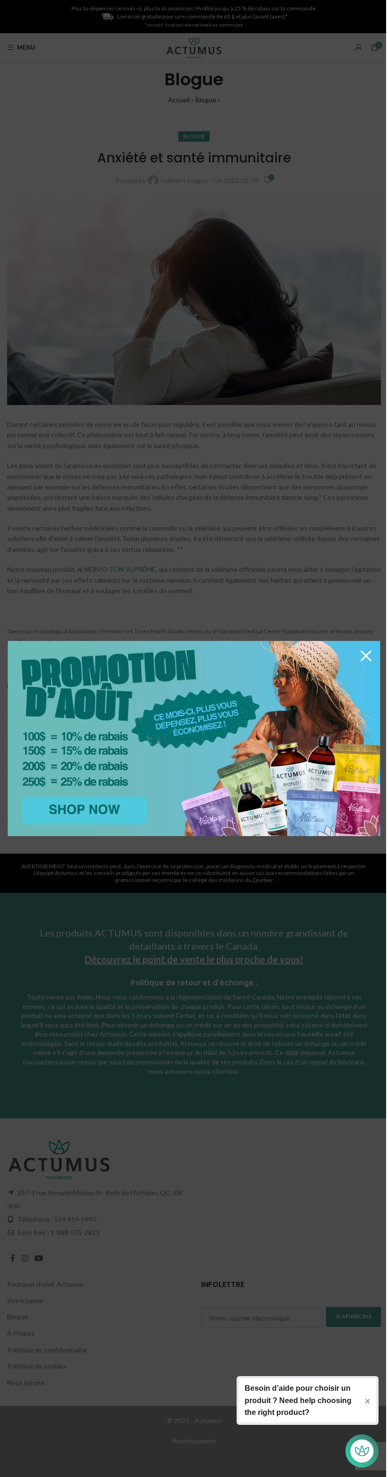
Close (366, 655)
